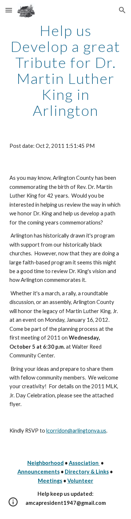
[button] (8, 10)
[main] (65, 70)
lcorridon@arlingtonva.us (76, 430)
